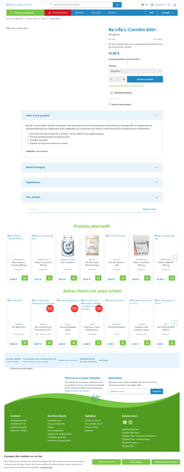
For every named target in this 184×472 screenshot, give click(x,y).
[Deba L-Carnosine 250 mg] (43, 245)
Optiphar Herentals (130, 429)
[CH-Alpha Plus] (19, 310)
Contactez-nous (54, 420)
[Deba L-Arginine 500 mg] (166, 245)
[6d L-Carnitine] (68, 245)
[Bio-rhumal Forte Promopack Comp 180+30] (43, 310)
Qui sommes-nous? (93, 423)
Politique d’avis (149, 209)
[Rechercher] (117, 5)
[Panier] (175, 5)
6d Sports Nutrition (67, 259)
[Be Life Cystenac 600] (117, 245)
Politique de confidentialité (59, 434)
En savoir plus (46, 467)
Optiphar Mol (128, 446)
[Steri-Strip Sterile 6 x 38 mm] (166, 310)
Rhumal (43, 324)
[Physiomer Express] (117, 310)
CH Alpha (18, 324)
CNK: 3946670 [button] (158, 39)
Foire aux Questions (56, 423)
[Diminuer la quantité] (111, 79)
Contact (15, 416)
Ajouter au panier (145, 79)
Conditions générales (57, 437)
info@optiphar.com (18, 420)
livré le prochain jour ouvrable (40, 360)
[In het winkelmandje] (25, 277)
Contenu (112, 66)
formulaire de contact (79, 391)
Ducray (67, 324)
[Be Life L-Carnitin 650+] (55, 54)
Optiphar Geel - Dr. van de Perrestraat (138, 436)
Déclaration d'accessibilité (59, 440)
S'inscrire (157, 391)
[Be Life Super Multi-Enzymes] (92, 245)
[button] (92, 115)
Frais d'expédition (55, 430)
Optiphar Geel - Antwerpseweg (136, 439)
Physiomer (117, 324)
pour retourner (68, 360)
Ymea (92, 324)
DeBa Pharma (19, 259)
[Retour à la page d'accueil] (18, 4)
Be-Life (112, 39)
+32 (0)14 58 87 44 (18, 423)
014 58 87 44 (80, 385)
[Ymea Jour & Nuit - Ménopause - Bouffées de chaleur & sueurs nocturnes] (92, 310)
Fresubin (141, 324)
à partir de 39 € (13, 360)
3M (166, 324)
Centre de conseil (92, 420)
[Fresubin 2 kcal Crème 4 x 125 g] (141, 310)
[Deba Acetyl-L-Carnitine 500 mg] (19, 245)
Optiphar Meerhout (130, 432)
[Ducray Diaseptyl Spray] (68, 310)
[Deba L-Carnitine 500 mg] (141, 245)
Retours (51, 427)
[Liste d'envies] (169, 5)
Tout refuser (136, 462)
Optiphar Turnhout (130, 442)
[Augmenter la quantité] (124, 79)
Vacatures (89, 430)
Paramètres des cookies (166, 462)
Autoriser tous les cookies (106, 462)
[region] (55, 54)
